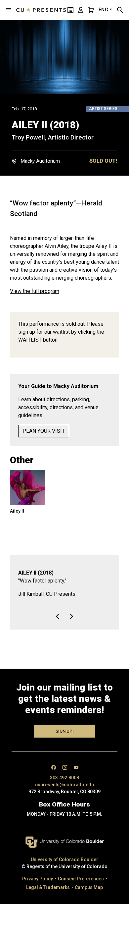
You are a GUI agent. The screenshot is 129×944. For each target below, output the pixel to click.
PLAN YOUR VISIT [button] (43, 431)
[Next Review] (71, 616)
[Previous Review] (57, 616)
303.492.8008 (64, 777)
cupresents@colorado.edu (64, 784)
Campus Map (89, 887)
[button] (8, 10)
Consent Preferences (81, 878)
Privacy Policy (37, 878)
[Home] (41, 10)
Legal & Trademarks (48, 887)
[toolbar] (64, 612)
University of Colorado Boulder (64, 859)
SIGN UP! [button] (65, 731)
